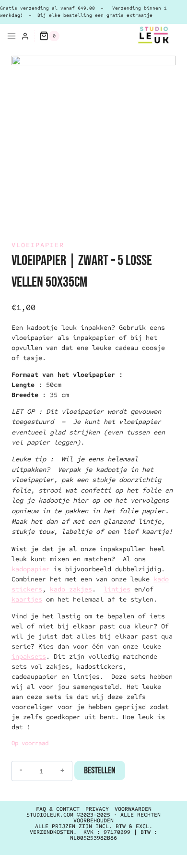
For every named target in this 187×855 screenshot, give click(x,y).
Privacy (97, 809)
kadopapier (31, 569)
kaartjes (27, 599)
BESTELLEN (100, 770)
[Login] (25, 36)
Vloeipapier (38, 245)
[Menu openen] (8, 36)
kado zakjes (71, 589)
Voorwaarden (133, 809)
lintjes (117, 589)
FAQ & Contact (58, 809)
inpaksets (29, 656)
